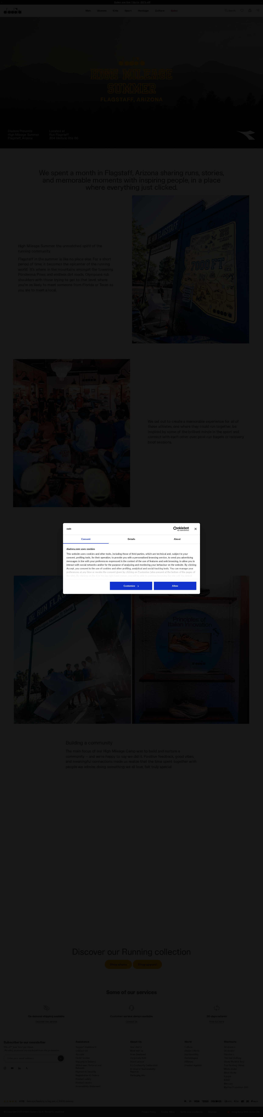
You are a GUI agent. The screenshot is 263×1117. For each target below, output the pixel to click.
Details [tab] (131, 539)
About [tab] (177, 539)
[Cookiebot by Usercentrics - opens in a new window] (175, 529)
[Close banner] (196, 529)
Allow (175, 586)
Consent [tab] (85, 539)
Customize (129, 586)
